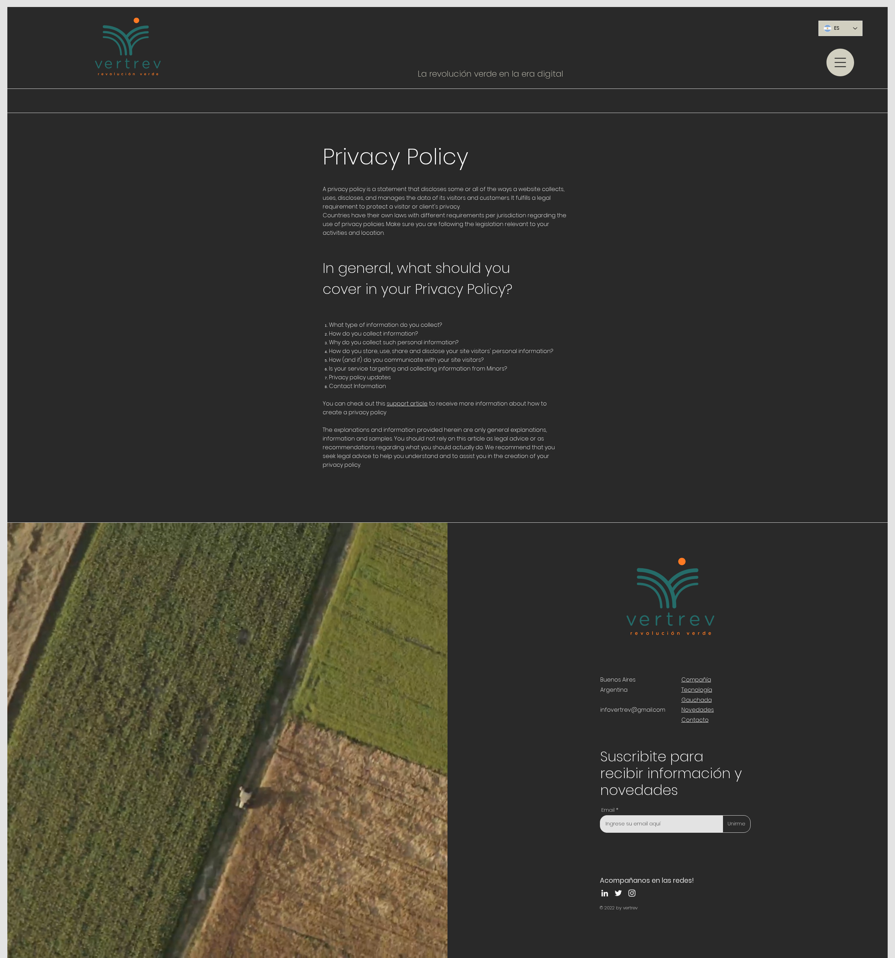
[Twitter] (618, 893)
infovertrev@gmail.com (632, 710)
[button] (840, 62)
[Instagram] (632, 893)
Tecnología (696, 690)
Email (608, 809)
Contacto (695, 720)
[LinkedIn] (604, 893)
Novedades (697, 710)
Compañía (696, 680)
